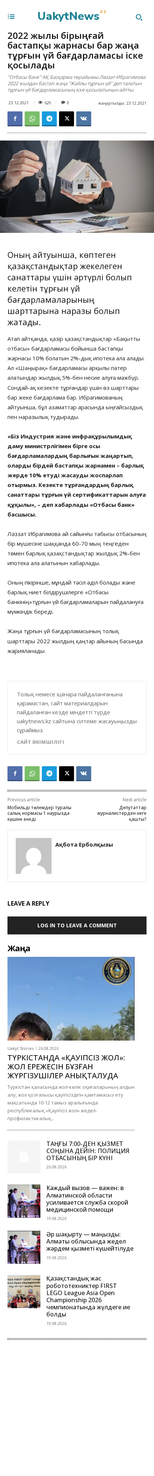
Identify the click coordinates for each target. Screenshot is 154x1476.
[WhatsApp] (32, 118)
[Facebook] (14, 118)
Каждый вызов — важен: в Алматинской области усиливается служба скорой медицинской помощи (87, 1199)
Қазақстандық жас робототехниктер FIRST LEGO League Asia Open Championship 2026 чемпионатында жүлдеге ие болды (88, 1296)
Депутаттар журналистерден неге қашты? (122, 813)
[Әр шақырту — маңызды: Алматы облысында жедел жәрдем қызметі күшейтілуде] (23, 1247)
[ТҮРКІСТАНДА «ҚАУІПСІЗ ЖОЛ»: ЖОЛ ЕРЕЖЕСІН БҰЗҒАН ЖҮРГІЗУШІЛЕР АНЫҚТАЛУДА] (71, 999)
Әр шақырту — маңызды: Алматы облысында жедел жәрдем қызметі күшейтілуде (89, 1241)
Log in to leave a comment (77, 925)
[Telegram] (49, 118)
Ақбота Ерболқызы (84, 844)
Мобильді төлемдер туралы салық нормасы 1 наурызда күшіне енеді (39, 813)
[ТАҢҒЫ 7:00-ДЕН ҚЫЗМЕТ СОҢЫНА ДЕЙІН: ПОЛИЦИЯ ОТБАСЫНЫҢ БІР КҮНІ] (23, 1156)
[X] (66, 118)
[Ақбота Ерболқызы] (34, 856)
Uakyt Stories (20, 1048)
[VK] (83, 118)
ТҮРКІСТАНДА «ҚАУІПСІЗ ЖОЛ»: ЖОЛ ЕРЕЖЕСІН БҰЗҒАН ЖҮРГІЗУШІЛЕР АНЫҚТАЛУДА (66, 1067)
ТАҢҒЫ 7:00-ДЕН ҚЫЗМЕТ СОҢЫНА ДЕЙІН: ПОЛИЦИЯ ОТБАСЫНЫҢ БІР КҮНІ (87, 1151)
